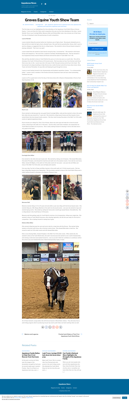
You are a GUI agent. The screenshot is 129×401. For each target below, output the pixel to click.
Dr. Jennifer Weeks (28, 24)
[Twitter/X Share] (50, 327)
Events (36, 11)
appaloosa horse (58, 24)
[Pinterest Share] (53, 327)
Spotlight (44, 350)
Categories (43, 11)
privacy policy (102, 52)
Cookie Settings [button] (116, 397)
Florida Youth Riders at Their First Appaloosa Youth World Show (69, 335)
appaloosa (50, 24)
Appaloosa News (63, 390)
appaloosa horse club (67, 24)
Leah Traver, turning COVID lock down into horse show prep (52, 355)
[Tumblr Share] (60, 327)
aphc (46, 24)
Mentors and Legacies (31, 334)
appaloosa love (77, 24)
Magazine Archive (26, 11)
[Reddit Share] (57, 327)
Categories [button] (69, 387)
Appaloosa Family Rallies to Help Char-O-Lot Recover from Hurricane (31, 355)
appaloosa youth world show (59, 26)
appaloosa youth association (44, 26)
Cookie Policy (29, 397)
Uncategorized (39, 24)
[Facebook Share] (46, 327)
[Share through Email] (42, 327)
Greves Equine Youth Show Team (52, 20)
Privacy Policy (18, 397)
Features (65, 350)
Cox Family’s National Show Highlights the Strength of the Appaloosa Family (72, 356)
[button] (127, 210)
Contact (51, 11)
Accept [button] (124, 397)
